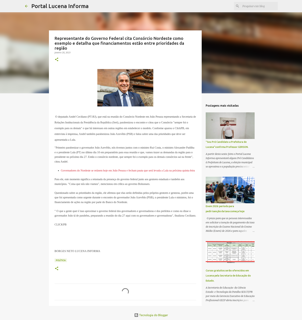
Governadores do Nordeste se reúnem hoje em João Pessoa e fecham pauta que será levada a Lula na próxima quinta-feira (128, 170)
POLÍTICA (61, 260)
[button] (57, 59)
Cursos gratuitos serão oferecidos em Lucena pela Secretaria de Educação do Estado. (228, 275)
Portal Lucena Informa (60, 6)
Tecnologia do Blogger (153, 315)
